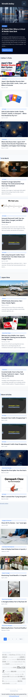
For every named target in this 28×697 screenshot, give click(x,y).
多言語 (21, 664)
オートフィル (8, 667)
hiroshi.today (8, 3)
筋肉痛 (4, 661)
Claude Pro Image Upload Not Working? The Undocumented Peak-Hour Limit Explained (13, 184)
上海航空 (7, 661)
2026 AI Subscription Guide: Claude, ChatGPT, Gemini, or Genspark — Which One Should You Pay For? (14, 113)
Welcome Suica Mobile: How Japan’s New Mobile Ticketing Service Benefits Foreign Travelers (14, 337)
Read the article (7, 50)
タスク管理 (12, 661)
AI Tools (4, 26)
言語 (8, 654)
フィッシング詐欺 (13, 683)
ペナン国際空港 (8, 671)
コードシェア (6, 678)
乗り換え (4, 655)
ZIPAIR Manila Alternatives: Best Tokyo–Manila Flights (12, 302)
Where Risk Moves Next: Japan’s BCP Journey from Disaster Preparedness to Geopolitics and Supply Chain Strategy (13, 144)
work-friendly (6, 683)
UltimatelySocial (14, 696)
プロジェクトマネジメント (12, 681)
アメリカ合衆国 (10, 657)
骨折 (8, 676)
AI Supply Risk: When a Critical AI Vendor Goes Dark (13, 30)
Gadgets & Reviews (6, 520)
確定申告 (20, 681)
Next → (21, 639)
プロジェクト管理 (13, 664)
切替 (12, 667)
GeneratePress (14, 691)
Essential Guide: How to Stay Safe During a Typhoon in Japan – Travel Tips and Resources (13, 374)
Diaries (4, 298)
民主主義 (5, 681)
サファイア (6, 674)
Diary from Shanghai (7, 599)
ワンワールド (13, 676)
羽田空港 (18, 664)
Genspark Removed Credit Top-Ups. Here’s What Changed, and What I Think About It (13, 220)
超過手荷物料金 (21, 659)
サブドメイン (12, 674)
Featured (4, 79)
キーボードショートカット (14, 678)
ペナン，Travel (8, 659)
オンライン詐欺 (16, 657)
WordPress (12, 655)
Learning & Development (8, 546)
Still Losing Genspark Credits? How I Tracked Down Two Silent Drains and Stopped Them (13, 257)
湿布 (18, 676)
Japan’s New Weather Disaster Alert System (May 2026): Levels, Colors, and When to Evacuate (13, 83)
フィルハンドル (19, 671)
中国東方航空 (14, 659)
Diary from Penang (6, 468)
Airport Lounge (5, 573)
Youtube (3, 667)
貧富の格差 (17, 674)
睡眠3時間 (13, 671)
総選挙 (20, 678)
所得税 (15, 667)
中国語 (20, 674)
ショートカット (18, 661)
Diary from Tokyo (6, 333)
